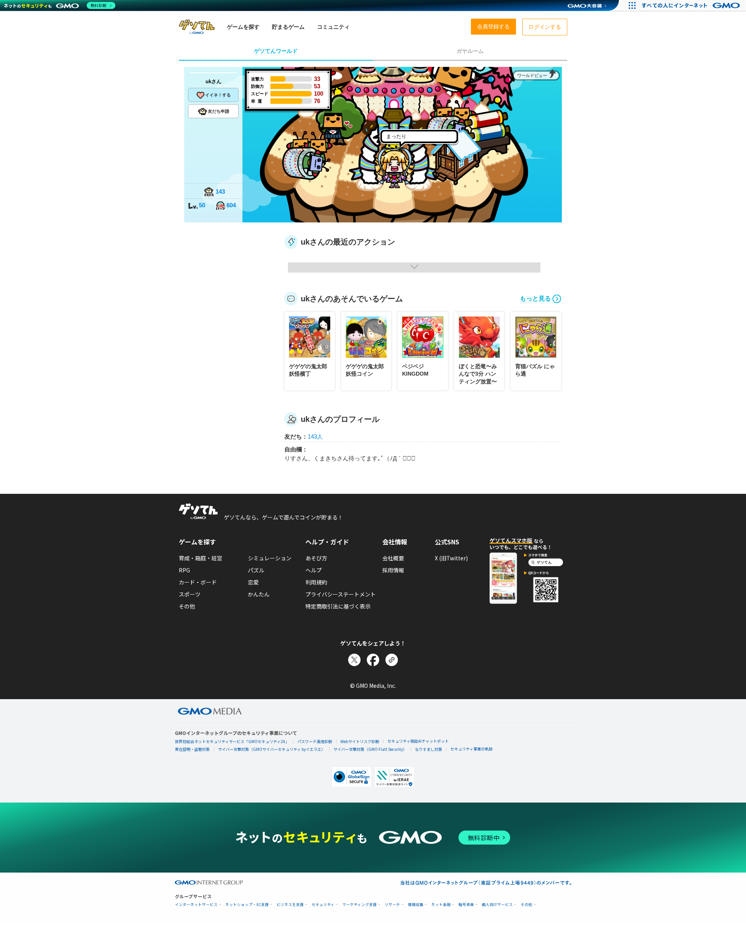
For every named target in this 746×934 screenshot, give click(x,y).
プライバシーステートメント (340, 594)
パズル (256, 570)
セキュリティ (323, 904)
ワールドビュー (532, 75)
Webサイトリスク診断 (359, 741)
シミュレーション (269, 558)
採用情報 (393, 570)
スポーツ (189, 594)
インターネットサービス (196, 904)
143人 (315, 436)
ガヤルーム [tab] (470, 51)
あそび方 (316, 558)
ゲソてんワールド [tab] (276, 51)
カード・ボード (198, 582)
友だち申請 (218, 111)
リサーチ (392, 904)
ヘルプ (313, 570)
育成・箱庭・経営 (200, 558)
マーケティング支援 (359, 904)
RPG (184, 570)
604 (231, 205)
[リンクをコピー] (391, 660)
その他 (187, 606)
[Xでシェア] (354, 660)
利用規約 (316, 582)
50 (202, 205)
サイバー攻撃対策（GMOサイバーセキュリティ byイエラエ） (271, 749)
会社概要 (393, 558)
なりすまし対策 (428, 749)
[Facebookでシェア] (373, 660)
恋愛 (253, 582)
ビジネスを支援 (290, 904)
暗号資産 (466, 904)
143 (220, 191)
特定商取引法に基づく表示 (338, 606)
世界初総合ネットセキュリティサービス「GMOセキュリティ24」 (232, 741)
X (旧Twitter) (451, 558)
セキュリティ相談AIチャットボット (418, 741)
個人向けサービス (497, 904)
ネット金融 (441, 904)
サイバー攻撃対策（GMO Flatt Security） (370, 749)
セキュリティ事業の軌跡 (471, 749)
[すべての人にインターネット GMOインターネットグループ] (692, 5)
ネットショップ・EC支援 (247, 904)
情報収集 (416, 904)
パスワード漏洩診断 (314, 741)
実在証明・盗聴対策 (192, 749)
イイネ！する (218, 95)
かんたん (259, 594)
